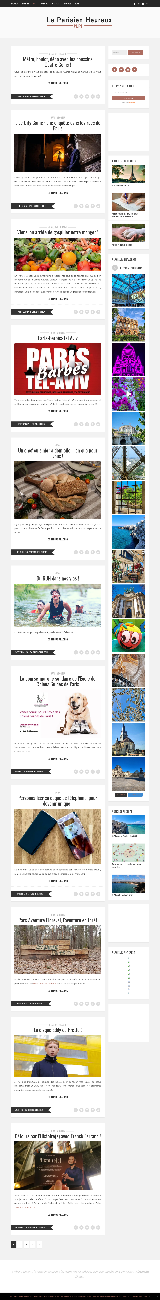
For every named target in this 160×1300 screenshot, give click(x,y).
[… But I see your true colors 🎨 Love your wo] (128, 635)
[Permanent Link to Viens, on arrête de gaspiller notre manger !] (58, 270)
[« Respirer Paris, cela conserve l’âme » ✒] (128, 428)
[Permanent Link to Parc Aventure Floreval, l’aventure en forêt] (58, 973)
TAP (114, 993)
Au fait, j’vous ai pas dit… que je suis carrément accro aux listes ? (125, 215)
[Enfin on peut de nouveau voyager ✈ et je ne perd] (128, 566)
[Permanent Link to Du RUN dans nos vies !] (58, 626)
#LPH (77, 3)
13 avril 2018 (20, 1003)
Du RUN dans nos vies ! (58, 578)
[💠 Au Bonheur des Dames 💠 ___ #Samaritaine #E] (128, 290)
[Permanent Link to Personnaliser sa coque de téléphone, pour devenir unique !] (58, 863)
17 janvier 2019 (21, 424)
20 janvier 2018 (21, 1227)
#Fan (35, 3)
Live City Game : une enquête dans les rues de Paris (57, 125)
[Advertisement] (129, 131)
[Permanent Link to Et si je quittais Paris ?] (128, 182)
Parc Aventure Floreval (44, 983)
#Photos (44, 3)
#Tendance (56, 3)
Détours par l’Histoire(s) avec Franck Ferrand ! (58, 1136)
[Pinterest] (147, 3)
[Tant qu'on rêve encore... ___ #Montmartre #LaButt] (128, 359)
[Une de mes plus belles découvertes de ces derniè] (128, 670)
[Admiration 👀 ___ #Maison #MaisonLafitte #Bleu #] (128, 324)
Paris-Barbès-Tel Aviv (58, 338)
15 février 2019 (21, 311)
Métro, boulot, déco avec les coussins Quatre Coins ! (57, 61)
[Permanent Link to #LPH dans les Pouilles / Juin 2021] (128, 833)
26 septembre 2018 (22, 652)
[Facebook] (134, 3)
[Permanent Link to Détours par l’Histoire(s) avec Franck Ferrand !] (58, 1189)
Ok (150, 1296)
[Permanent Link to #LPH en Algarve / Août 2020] (128, 892)
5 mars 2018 (19, 1110)
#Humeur (14, 3)
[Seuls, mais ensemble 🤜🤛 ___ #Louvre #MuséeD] (128, 774)
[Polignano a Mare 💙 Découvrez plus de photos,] (128, 532)
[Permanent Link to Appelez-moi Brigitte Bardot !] (128, 241)
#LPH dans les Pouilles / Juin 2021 (124, 836)
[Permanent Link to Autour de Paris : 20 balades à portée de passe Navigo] (128, 861)
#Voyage (67, 3)
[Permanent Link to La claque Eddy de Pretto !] (58, 1076)
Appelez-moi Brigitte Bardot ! (122, 244)
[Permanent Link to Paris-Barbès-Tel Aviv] (58, 394)
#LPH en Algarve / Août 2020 (122, 895)
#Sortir (25, 3)
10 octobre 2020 (21, 206)
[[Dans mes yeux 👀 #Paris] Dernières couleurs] (128, 394)
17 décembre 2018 (21, 552)
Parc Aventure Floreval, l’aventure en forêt (58, 920)
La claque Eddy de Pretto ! (58, 1029)
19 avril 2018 (20, 893)
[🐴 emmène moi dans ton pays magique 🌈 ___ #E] (128, 739)
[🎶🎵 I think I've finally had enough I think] (128, 601)
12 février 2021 (21, 96)
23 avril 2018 (20, 771)
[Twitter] (139, 3)
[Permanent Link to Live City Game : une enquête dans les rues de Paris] (58, 171)
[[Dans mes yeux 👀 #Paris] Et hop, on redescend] (128, 463)
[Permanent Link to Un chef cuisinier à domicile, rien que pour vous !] (58, 518)
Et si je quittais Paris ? (120, 185)
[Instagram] (143, 3)
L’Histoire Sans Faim (25, 1207)
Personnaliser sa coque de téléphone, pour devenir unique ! (57, 800)
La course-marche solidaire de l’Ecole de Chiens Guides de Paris (57, 681)
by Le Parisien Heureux (36, 96)
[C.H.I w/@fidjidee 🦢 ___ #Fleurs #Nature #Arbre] (128, 704)
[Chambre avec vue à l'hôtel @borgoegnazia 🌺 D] (128, 497)
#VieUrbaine (60, 227)
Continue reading (58, 83)
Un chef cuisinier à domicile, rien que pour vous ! (57, 453)
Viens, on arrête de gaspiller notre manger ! (57, 232)
